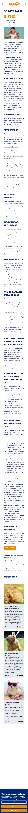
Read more (20, 627)
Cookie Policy (14, 799)
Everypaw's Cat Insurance (11, 533)
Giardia (6, 203)
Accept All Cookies (14, 810)
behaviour (6, 507)
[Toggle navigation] (2, 4)
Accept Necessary (14, 806)
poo (16, 213)
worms (18, 201)
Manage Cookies (14, 802)
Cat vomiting (9, 405)
